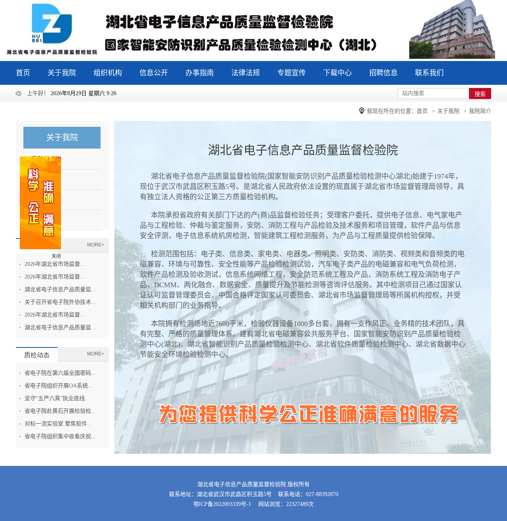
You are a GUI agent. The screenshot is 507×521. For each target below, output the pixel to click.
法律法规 (245, 73)
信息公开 (153, 73)
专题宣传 (291, 73)
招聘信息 (383, 73)
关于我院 (62, 73)
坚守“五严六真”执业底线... (57, 398)
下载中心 (337, 73)
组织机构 (107, 73)
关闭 (56, 256)
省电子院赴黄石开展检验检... (60, 411)
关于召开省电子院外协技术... (60, 302)
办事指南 (199, 73)
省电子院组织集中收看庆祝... (60, 436)
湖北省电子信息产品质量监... (60, 289)
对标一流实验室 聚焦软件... (58, 424)
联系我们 (429, 73)
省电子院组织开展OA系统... (59, 386)
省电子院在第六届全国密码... (60, 373)
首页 (23, 73)
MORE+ (95, 245)
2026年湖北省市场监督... (55, 264)
